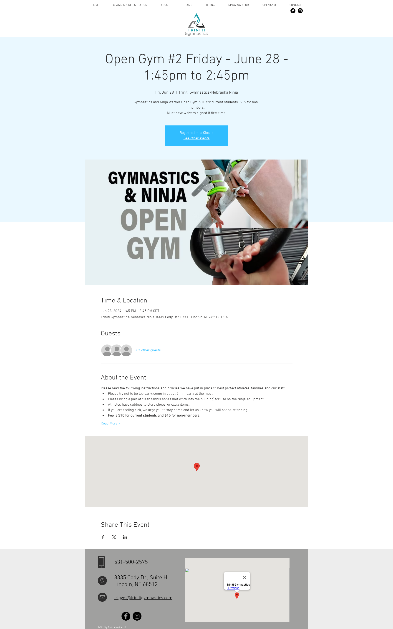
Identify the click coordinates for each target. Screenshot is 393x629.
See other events (197, 138)
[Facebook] (292, 10)
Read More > (110, 423)
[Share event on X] (114, 537)
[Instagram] (300, 10)
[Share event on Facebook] (103, 537)
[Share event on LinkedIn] (125, 537)
